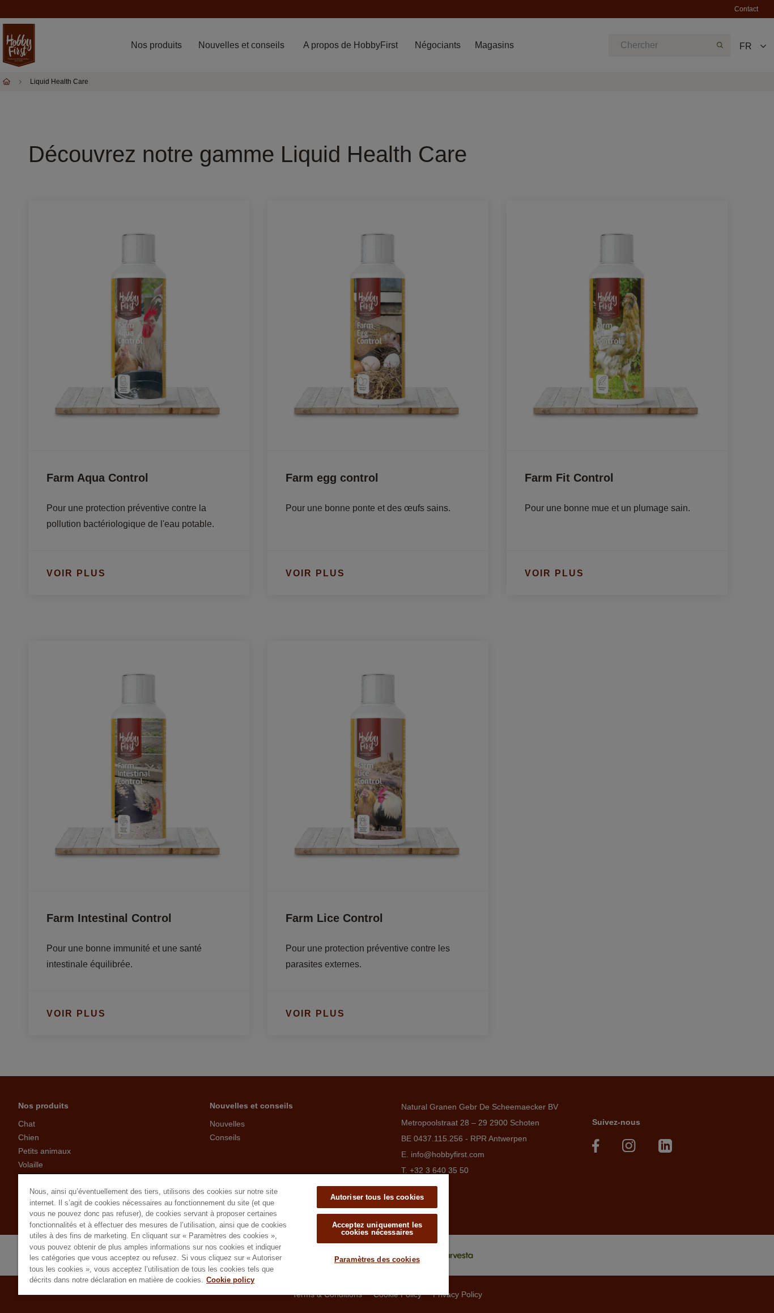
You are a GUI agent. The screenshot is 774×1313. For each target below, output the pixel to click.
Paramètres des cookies (377, 1259)
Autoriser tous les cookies (377, 1197)
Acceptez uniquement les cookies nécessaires (377, 1228)
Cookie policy (230, 1280)
